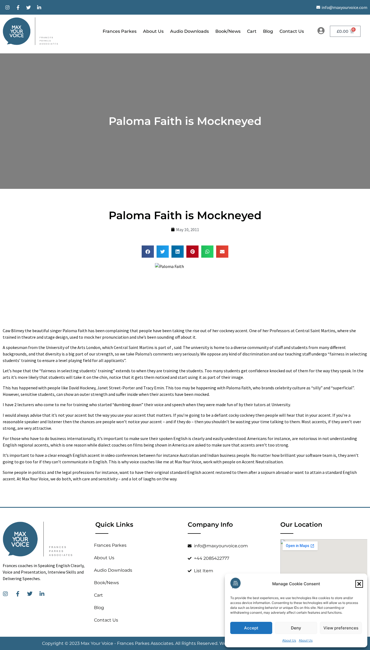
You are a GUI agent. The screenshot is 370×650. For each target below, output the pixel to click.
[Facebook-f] (17, 7)
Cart (252, 31)
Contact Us (292, 31)
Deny (296, 627)
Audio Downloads (189, 31)
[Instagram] (7, 7)
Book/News (228, 31)
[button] (359, 584)
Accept (251, 627)
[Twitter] (28, 7)
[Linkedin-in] (39, 7)
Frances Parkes (120, 31)
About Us (289, 640)
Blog (268, 31)
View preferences (340, 627)
